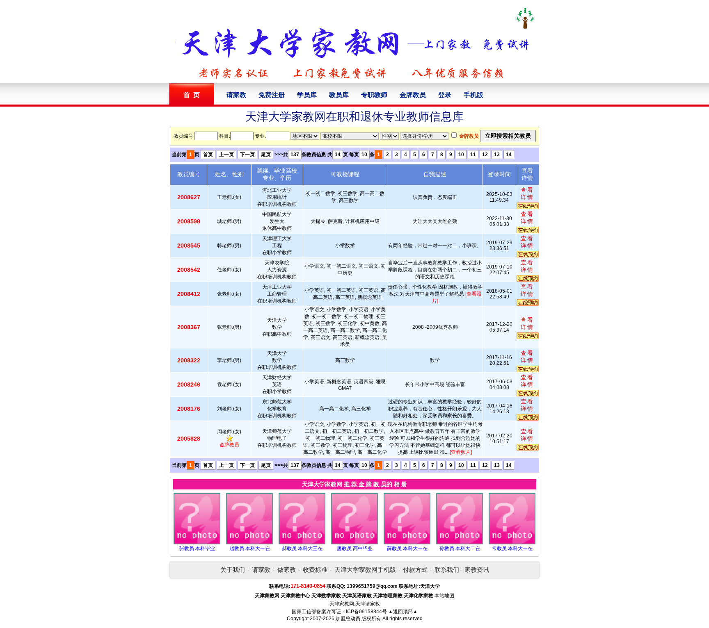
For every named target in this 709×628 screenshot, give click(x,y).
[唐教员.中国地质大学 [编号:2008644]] (354, 543)
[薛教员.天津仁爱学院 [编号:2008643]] (407, 543)
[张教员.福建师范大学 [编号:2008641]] (197, 543)
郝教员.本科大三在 (302, 548)
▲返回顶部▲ (403, 611)
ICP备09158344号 (366, 611)
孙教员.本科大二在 (459, 548)
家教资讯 (476, 569)
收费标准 (315, 569)
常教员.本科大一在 (512, 548)
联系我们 (447, 569)
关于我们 (232, 569)
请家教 (236, 94)
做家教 (286, 569)
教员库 (339, 94)
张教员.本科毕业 (197, 548)
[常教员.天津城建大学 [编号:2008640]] (512, 543)
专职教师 (374, 94)
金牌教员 (413, 94)
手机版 (473, 94)
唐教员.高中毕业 (355, 548)
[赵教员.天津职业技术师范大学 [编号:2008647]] (249, 543)
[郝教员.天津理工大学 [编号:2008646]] (302, 543)
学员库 (307, 94)
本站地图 (444, 595)
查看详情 (527, 193)
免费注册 (271, 94)
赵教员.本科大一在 (249, 548)
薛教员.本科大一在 (407, 548)
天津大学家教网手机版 (365, 569)
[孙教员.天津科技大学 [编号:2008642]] (459, 543)
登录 (444, 94)
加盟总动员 (348, 618)
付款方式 (415, 569)
